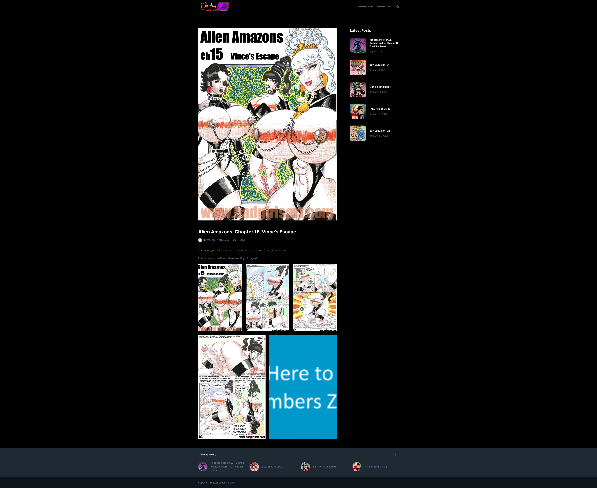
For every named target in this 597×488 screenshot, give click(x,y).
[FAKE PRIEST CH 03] (358, 111)
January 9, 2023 (378, 70)
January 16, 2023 (378, 92)
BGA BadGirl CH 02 (380, 130)
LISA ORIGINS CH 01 (380, 87)
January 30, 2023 (379, 136)
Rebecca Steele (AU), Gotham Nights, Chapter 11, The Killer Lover (384, 43)
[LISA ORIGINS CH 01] (358, 89)
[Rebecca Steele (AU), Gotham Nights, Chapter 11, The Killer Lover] (358, 45)
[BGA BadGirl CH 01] (358, 67)
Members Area (365, 6)
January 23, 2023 (379, 114)
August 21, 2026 (378, 51)
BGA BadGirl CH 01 (379, 65)
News (242, 240)
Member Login (384, 6)
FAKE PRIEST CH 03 (380, 109)
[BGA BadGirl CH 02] (358, 133)
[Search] (397, 6)
